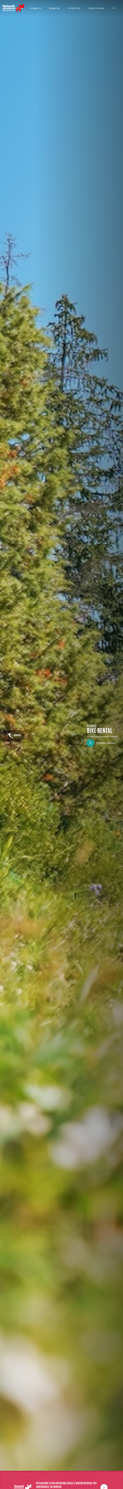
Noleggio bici (54, 8)
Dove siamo (18, 8)
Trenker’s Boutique (96, 8)
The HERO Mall (73, 8)
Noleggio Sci (35, 8)
